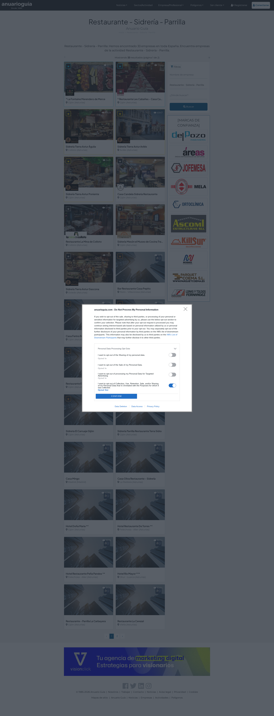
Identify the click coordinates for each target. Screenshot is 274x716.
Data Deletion (121, 406)
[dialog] (137, 358)
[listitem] (137, 348)
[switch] (172, 355)
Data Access (137, 406)
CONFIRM (116, 396)
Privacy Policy (153, 406)
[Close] (186, 310)
